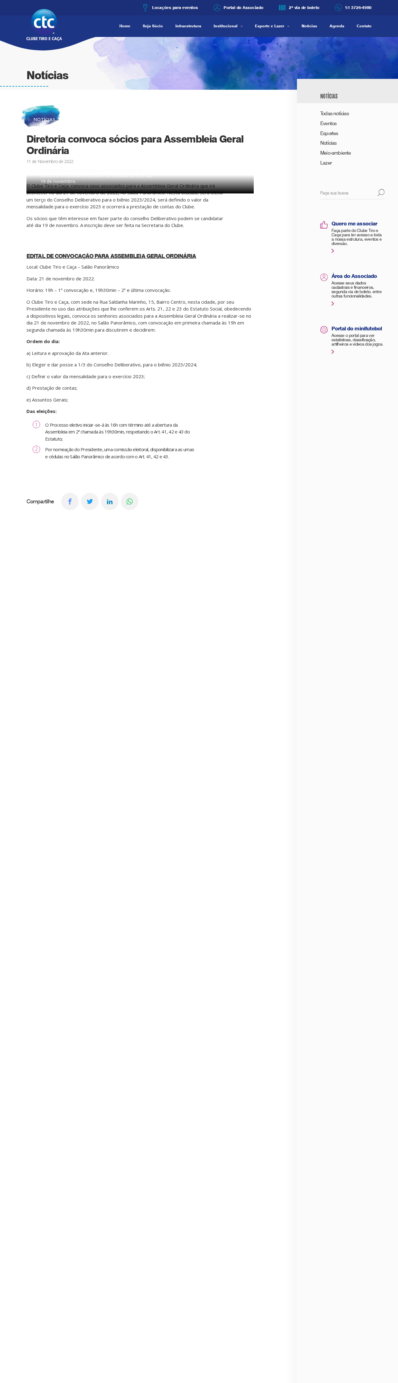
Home (124, 26)
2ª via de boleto (304, 7)
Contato (364, 26)
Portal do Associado (243, 7)
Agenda (337, 26)
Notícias (309, 26)
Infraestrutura (188, 26)
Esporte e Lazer (269, 26)
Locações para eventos (175, 7)
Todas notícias (334, 113)
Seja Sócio (153, 26)
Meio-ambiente (335, 153)
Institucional (226, 26)
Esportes (329, 133)
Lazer (325, 163)
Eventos (328, 123)
